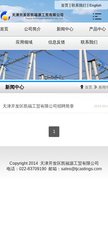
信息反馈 (56, 42)
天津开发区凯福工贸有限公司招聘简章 (38, 106)
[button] (48, 76)
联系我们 (79, 5)
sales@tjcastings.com (81, 169)
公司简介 (32, 29)
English (95, 5)
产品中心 (97, 29)
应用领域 (24, 42)
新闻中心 (65, 29)
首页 (64, 5)
